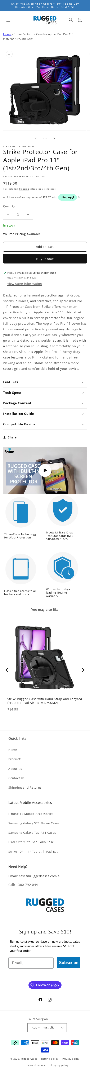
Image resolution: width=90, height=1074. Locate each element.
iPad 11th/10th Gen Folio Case (31, 842)
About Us (15, 769)
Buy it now (45, 259)
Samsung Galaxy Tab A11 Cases (32, 833)
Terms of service (36, 1064)
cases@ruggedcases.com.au (40, 876)
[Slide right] (54, 138)
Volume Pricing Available (22, 234)
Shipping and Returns (25, 787)
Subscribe (68, 962)
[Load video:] (45, 470)
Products (15, 759)
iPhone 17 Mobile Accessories (30, 814)
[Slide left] (35, 138)
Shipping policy (59, 1064)
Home (7, 34)
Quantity (9, 206)
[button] (8, 19)
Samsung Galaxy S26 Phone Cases (34, 823)
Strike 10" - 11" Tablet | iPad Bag (33, 852)
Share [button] (12, 437)
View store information (24, 284)
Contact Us (16, 778)
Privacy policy (71, 1058)
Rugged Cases (29, 1058)
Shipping (24, 188)
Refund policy (49, 1058)
